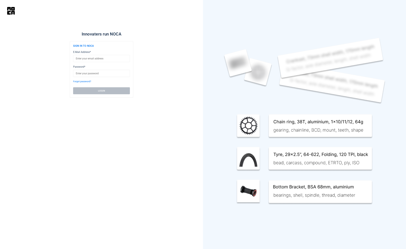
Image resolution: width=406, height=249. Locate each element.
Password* (79, 66)
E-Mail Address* (82, 52)
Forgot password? (82, 81)
